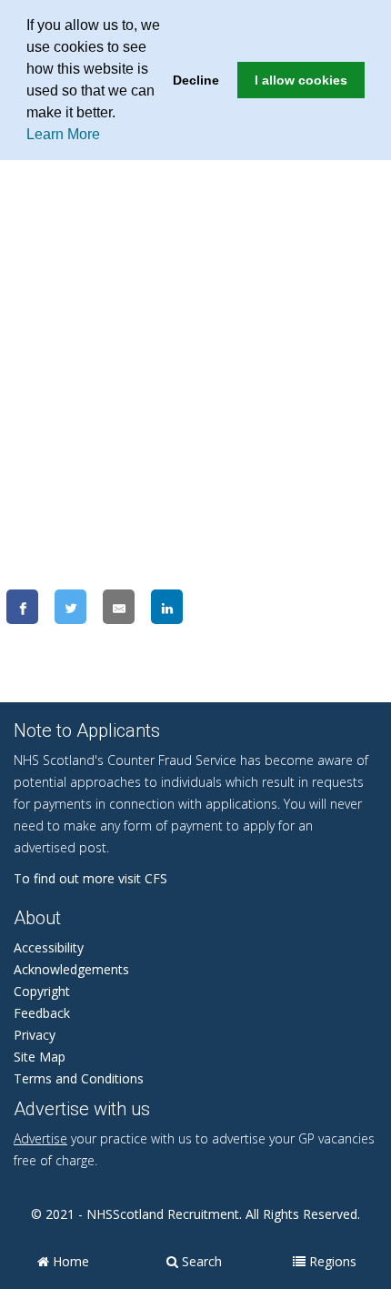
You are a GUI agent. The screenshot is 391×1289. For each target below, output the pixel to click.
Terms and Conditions (79, 1078)
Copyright (42, 991)
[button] (122, 114)
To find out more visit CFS (90, 878)
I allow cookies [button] (301, 80)
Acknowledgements (71, 969)
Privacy (34, 1034)
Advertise (40, 1138)
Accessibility (49, 947)
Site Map (39, 1056)
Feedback (42, 1013)
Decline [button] (196, 80)
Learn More (63, 134)
